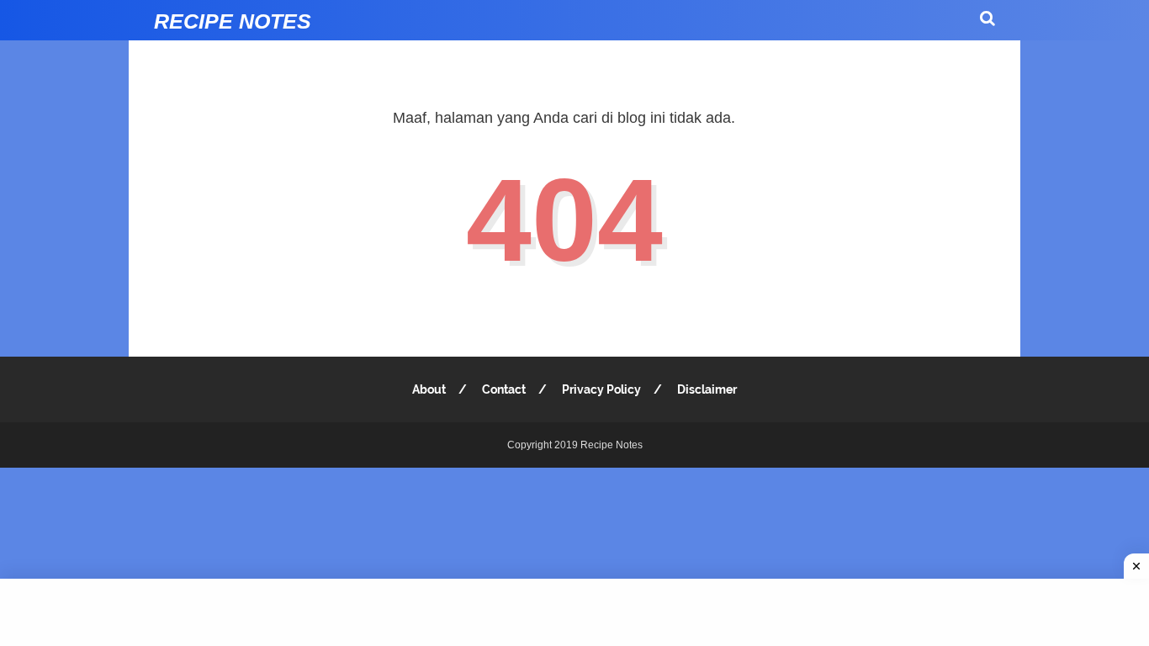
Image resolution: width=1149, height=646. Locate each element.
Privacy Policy (601, 389)
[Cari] (987, 18)
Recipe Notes (232, 21)
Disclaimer (707, 389)
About (429, 389)
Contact (504, 389)
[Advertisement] (574, 612)
